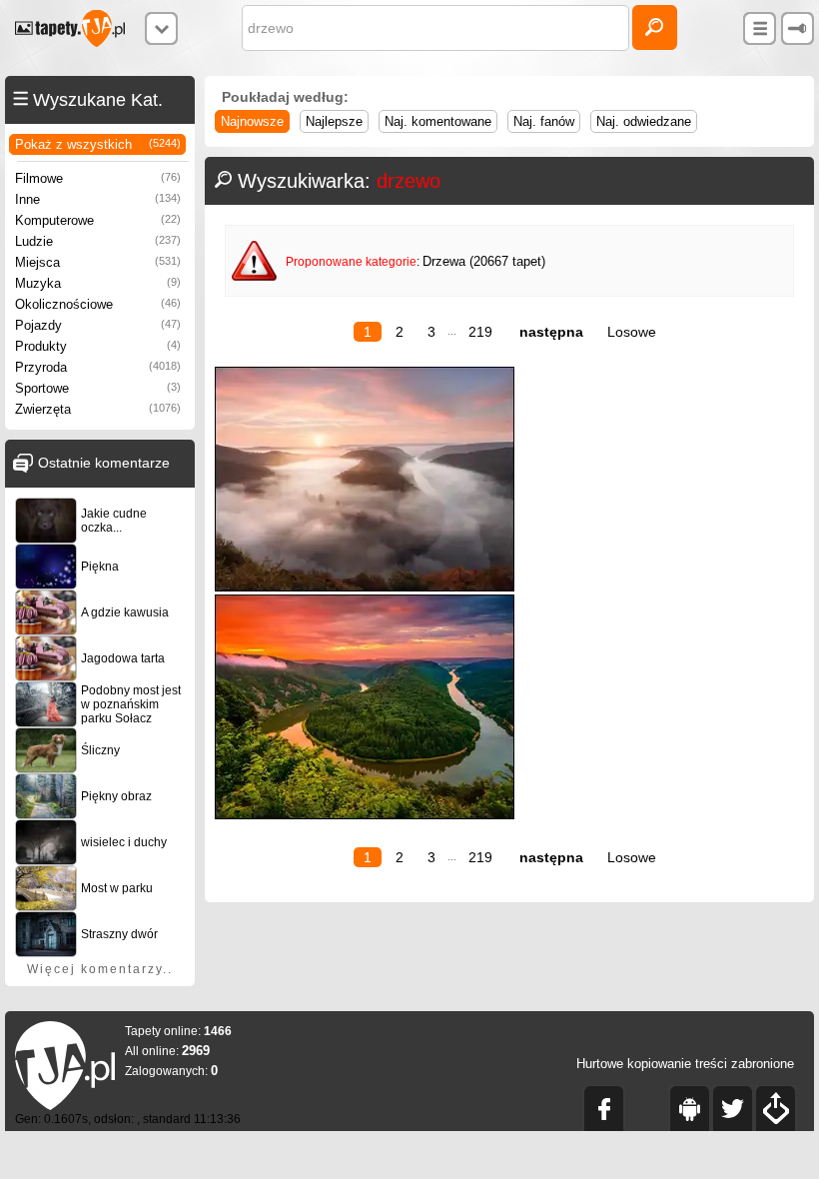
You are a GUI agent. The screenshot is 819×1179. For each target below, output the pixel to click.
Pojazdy (98, 325)
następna (551, 332)
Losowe (631, 332)
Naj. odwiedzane (643, 121)
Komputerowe (98, 220)
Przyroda (98, 367)
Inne (98, 199)
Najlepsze (334, 121)
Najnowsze (252, 121)
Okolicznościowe (98, 304)
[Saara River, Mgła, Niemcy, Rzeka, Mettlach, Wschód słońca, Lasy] (364, 587)
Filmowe (98, 178)
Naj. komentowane (438, 121)
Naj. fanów (543, 121)
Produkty (98, 346)
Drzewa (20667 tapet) (483, 261)
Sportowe (98, 388)
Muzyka (98, 283)
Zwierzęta (98, 409)
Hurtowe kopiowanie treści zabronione (685, 1063)
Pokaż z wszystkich (98, 144)
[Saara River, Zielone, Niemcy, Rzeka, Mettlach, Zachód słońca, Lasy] (364, 814)
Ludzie (98, 241)
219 (480, 332)
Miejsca (98, 262)
